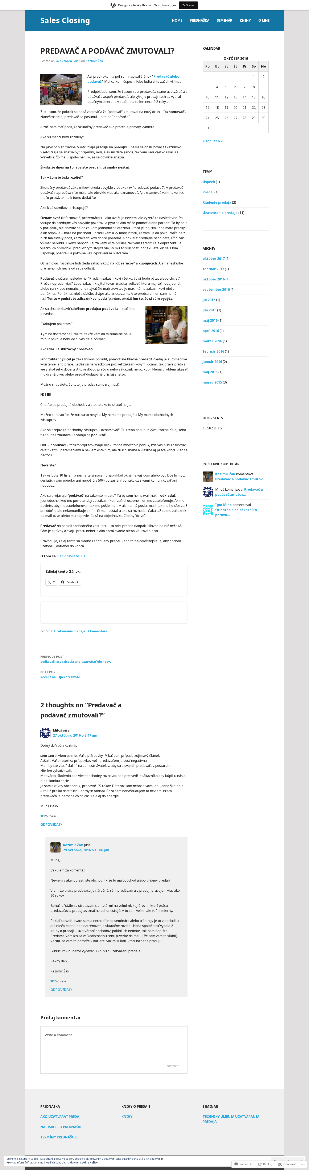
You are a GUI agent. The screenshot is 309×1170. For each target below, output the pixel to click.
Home (177, 20)
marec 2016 (212, 341)
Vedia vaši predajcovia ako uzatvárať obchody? (76, 659)
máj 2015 (210, 372)
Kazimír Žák (94, 61)
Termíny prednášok (58, 1137)
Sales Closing (65, 20)
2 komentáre (97, 631)
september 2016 (216, 289)
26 (226, 118)
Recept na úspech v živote (60, 674)
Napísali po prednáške (61, 1127)
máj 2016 (210, 320)
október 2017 (214, 258)
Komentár (173, 1066)
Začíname (188, 5)
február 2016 (213, 351)
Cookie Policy (89, 1162)
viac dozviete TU (71, 556)
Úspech (209, 181)
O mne (263, 20)
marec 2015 (212, 382)
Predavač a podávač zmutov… (240, 479)
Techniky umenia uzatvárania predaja (231, 1119)
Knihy (245, 20)
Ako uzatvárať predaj (60, 1116)
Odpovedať (50, 824)
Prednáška (199, 20)
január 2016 (212, 361)
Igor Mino (223, 504)
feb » (218, 141)
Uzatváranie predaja (69, 631)
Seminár (224, 20)
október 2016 (214, 279)
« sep (207, 141)
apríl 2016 (211, 330)
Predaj (208, 192)
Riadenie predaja (217, 202)
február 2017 (213, 269)
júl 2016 (209, 299)
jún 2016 (209, 310)
